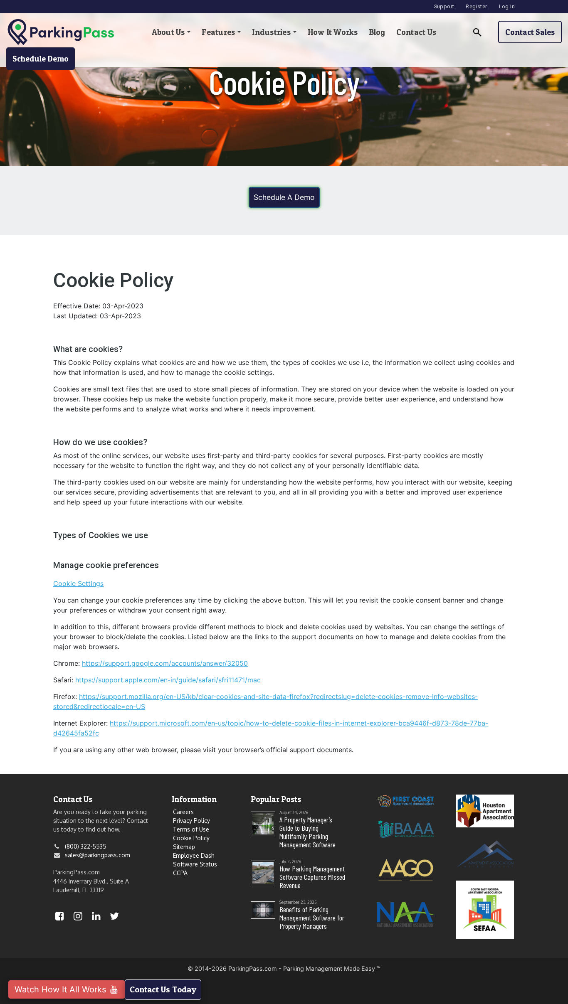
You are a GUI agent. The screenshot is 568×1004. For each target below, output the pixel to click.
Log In (507, 6)
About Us (168, 32)
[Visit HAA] (485, 810)
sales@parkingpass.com (97, 855)
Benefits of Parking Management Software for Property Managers (311, 917)
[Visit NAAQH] (406, 913)
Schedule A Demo (284, 197)
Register (476, 6)
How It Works (333, 32)
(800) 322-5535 (85, 846)
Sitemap (184, 846)
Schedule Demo (40, 59)
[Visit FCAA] (406, 800)
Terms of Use (191, 829)
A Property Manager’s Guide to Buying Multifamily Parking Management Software (307, 832)
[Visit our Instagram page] (78, 917)
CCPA (180, 872)
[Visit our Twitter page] (114, 917)
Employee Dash (194, 855)
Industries (271, 32)
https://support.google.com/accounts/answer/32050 (165, 663)
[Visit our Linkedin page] (96, 917)
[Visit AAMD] (485, 853)
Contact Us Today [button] (163, 989)
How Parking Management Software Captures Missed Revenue (312, 877)
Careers (183, 811)
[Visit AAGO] (406, 869)
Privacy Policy (191, 820)
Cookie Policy (191, 838)
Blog (377, 32)
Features (218, 32)
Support (444, 6)
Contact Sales (530, 32)
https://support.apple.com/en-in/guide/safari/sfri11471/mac (168, 680)
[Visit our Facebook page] (59, 917)
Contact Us (416, 32)
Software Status (195, 864)
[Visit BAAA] (406, 828)
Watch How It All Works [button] (62, 989)
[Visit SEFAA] (485, 909)
